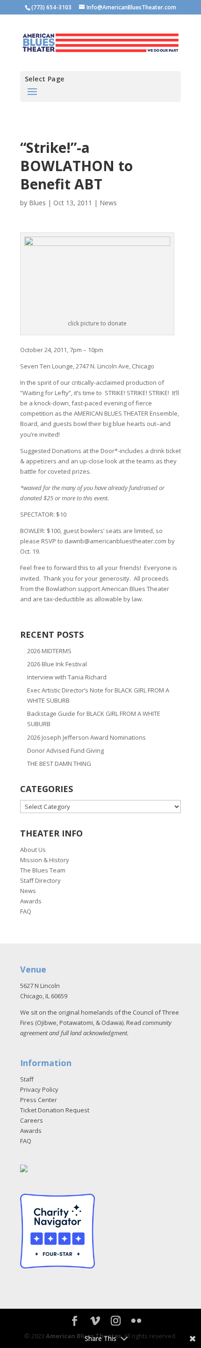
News (108, 202)
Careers (31, 1120)
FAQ (25, 911)
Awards (31, 901)
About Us (33, 849)
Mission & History (44, 860)
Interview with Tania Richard (67, 677)
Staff (27, 1079)
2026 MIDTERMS (49, 651)
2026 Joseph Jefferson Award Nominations (86, 737)
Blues (37, 202)
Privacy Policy (39, 1089)
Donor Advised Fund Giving (65, 750)
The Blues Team (42, 870)
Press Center (38, 1100)
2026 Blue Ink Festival (57, 664)
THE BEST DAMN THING (59, 763)
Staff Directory (40, 880)
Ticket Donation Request (54, 1110)
